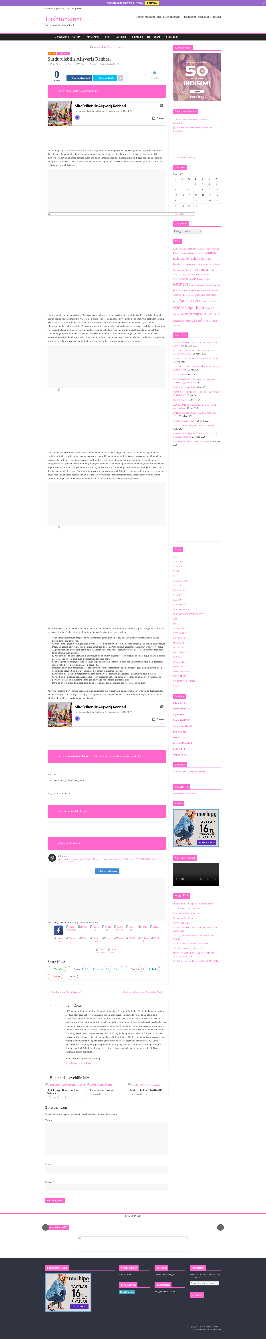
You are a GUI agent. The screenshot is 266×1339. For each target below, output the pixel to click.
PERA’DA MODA (181, 400)
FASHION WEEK (181, 609)
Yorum (48, 1120)
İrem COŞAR (179, 732)
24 (203, 200)
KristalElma (213, 275)
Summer (176, 314)
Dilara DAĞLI (179, 703)
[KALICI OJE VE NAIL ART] (144, 1084)
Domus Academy (184, 253)
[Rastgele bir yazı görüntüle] (218, 37)
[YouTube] (107, 930)
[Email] (155, 942)
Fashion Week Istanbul (206, 264)
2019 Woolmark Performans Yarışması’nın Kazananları (191, 121)
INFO (175, 624)
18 (210, 195)
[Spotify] (107, 942)
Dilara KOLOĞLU (182, 709)
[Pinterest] (71, 942)
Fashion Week (183, 264)
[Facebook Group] (71, 930)
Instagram (176, 275)
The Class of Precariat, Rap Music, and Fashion (193, 426)
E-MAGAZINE (180, 590)
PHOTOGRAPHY (181, 652)
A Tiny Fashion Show (182, 923)
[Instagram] (95, 930)
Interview (186, 274)
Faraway (152, 3)
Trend (196, 320)
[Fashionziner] (48, 37)
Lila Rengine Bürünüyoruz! (64, 992)
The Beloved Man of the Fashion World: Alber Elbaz (196, 358)
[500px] (119, 942)
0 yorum (92, 64)
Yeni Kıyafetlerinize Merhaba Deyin (145, 992)
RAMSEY (197, 301)
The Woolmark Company (184, 158)
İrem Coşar (68, 64)
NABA (198, 290)
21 (182, 200)
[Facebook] (59, 930)
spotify (76, 91)
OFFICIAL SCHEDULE (191, 294)
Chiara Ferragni (212, 249)
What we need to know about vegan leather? (192, 442)
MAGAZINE (93, 37)
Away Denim (187, 249)
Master (209, 279)
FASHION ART (180, 605)
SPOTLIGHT (179, 662)
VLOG (176, 686)
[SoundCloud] (95, 942)
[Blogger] (155, 930)
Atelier (177, 248)
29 (189, 206)
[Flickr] (83, 942)
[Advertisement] (107, 190)
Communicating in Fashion (185, 421)
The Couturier (179, 374)
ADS (175, 557)
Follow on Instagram (108, 871)
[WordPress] (131, 942)
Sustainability (63, 53)
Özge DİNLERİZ (181, 755)
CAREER (201, 249)
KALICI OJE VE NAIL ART (146, 1089)
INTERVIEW (179, 628)
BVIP (107, 37)
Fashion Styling (200, 258)
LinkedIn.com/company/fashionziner (189, 771)
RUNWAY (177, 657)
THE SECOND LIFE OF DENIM (188, 948)
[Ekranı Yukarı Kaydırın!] (99, 1084)
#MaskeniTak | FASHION (67, 37)
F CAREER (137, 37)
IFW (212, 270)
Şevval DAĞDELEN (182, 726)
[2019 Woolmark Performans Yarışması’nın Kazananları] (196, 139)
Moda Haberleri (206, 285)
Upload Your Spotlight (164, 1274)
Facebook (199, 254)
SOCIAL (180, 308)
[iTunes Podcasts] (119, 930)
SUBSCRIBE (172, 37)
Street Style (210, 308)
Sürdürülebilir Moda (182, 321)
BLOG (195, 249)
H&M (204, 270)
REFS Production (213, 1329)
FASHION (210, 253)
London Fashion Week (191, 278)
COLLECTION (180, 581)
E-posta (49, 1182)
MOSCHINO (188, 290)
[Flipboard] (143, 942)
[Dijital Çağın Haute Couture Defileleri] (65, 1084)
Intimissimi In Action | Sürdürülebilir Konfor (193, 904)
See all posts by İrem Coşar (78, 1063)
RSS (185, 895)
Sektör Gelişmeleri (209, 301)
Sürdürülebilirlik (113, 64)
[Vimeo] (143, 930)
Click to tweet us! (127, 1274)
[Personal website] (101, 953)
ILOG (175, 619)
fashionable (181, 258)
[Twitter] (83, 930)
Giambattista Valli (192, 270)
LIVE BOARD (179, 633)
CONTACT (178, 585)
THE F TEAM (153, 37)
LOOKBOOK (179, 638)
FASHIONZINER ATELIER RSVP (188, 614)
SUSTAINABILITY (182, 671)
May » (183, 214)
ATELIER (177, 566)
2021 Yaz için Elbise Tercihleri (186, 908)
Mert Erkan (194, 285)
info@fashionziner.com (165, 1291)
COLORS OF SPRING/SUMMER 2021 (190, 943)
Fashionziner (63, 19)
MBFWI (180, 284)
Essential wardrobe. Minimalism (187, 913)
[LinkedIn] (59, 942)
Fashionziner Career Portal (184, 794)
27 (176, 206)
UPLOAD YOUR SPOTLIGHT (187, 681)
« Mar (175, 214)
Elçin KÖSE (178, 714)
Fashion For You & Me (183, 918)
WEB (205, 321)
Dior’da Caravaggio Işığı (184, 387)
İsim (48, 1164)
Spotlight (195, 307)
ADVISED (121, 37)
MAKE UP (178, 647)
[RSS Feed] (113, 953)
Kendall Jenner (200, 274)
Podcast (52, 53)
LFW (175, 279)
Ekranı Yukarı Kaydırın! (101, 1089)
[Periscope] (131, 930)
